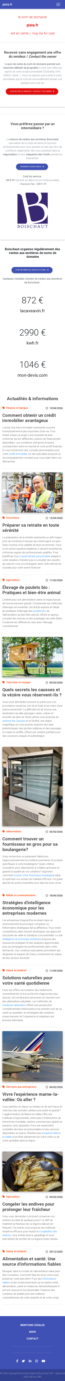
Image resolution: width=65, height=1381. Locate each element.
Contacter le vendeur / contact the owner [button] (30, 91)
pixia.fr (32, 25)
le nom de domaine (32, 17)
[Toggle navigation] (58, 4)
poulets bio (39, 610)
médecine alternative (14, 1005)
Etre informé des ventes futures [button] (31, 270)
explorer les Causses (13, 720)
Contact (33, 1338)
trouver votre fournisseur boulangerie (34, 875)
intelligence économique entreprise (21, 939)
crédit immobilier (18, 453)
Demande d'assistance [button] (30, 167)
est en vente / (32, 33)
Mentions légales (32, 1325)
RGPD (32, 1331)
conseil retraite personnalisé (34, 556)
